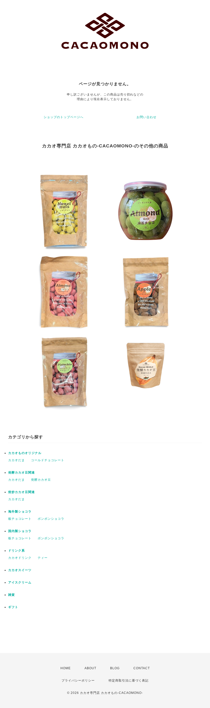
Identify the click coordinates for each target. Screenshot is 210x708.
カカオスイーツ (20, 570)
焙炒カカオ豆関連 (21, 492)
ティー (43, 558)
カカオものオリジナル (24, 453)
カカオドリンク (20, 558)
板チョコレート (20, 519)
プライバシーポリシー (78, 680)
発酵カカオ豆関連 (21, 472)
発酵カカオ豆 (41, 480)
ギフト (13, 607)
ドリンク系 (16, 550)
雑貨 (11, 595)
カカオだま (16, 460)
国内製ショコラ (20, 531)
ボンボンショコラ (51, 519)
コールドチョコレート (47, 460)
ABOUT (90, 668)
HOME (65, 668)
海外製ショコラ (20, 511)
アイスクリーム (20, 582)
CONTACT (141, 668)
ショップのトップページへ (63, 117)
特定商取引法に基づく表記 (129, 680)
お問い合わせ (146, 117)
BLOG (115, 668)
